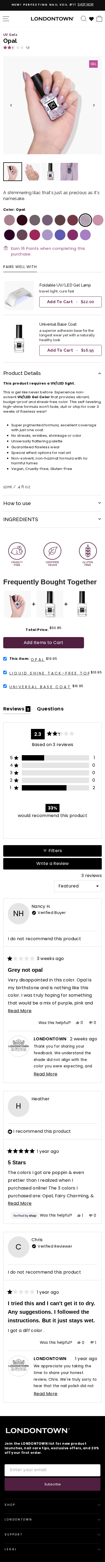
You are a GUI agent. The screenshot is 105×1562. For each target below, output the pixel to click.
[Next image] (94, 105)
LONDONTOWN (18, 1520)
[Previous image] (11, 105)
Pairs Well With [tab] (20, 267)
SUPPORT (14, 1535)
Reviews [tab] (16, 709)
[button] (16, 47)
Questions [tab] (50, 709)
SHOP (10, 1505)
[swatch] (8, 220)
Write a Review (61, 865)
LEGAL (11, 1549)
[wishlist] (91, 18)
